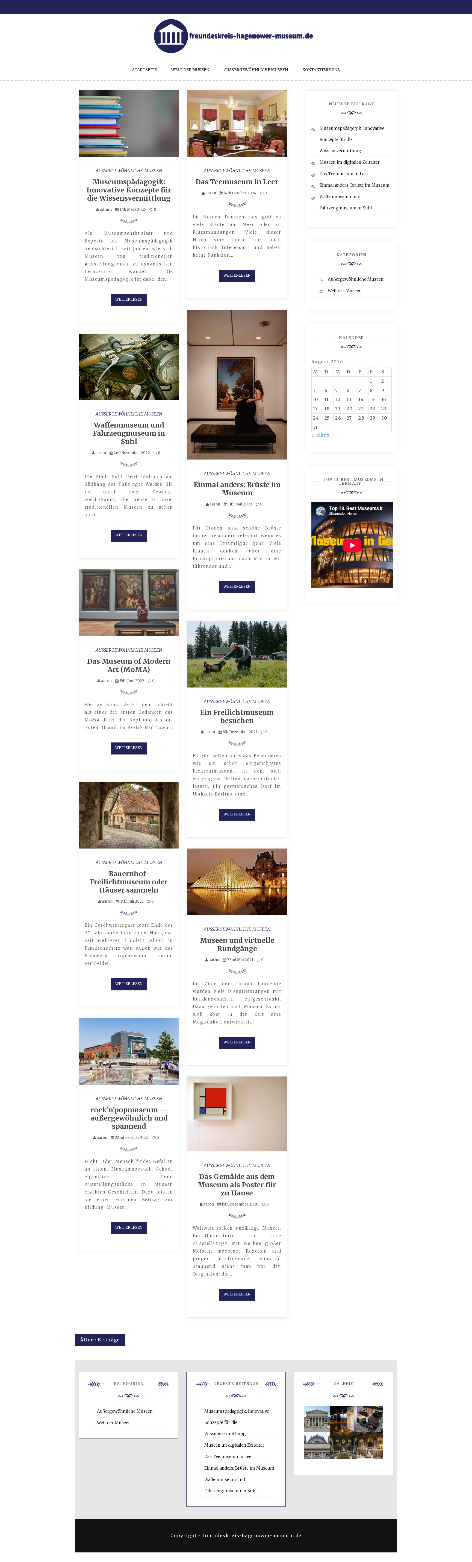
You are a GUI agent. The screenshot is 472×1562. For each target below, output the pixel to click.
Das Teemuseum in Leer (237, 181)
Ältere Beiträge (100, 1339)
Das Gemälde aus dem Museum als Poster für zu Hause (237, 1184)
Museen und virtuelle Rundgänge (237, 944)
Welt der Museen (190, 69)
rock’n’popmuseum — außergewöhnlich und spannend (128, 1118)
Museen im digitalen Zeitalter (350, 162)
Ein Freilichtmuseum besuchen (237, 716)
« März (320, 435)
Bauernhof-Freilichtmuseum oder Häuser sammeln (129, 881)
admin (106, 209)
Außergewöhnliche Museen (256, 69)
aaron (210, 193)
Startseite (144, 69)
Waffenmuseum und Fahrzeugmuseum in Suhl (129, 433)
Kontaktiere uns (321, 69)
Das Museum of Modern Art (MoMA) (128, 665)
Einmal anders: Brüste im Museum (237, 488)
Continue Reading (129, 300)
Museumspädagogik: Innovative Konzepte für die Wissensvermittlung (129, 190)
